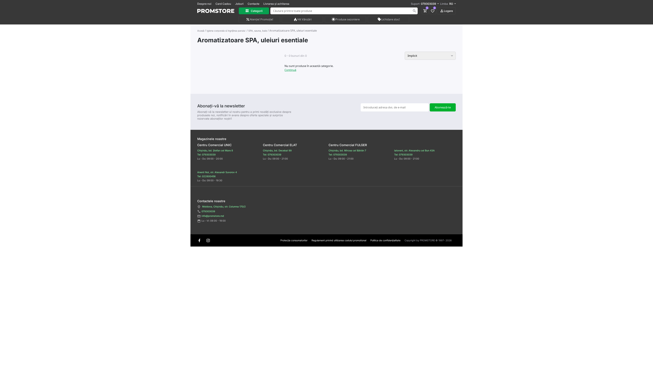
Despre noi (204, 3)
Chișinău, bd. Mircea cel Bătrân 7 (347, 150)
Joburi (239, 3)
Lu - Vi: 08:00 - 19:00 (214, 220)
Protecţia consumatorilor (293, 240)
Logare (448, 11)
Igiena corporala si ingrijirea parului (226, 30)
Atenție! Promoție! (261, 19)
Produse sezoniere (348, 19)
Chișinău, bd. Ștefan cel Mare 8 (215, 150)
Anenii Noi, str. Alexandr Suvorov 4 (217, 172)
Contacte (253, 3)
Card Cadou (223, 3)
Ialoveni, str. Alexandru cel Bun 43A (414, 150)
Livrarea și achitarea (276, 3)
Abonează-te (443, 107)
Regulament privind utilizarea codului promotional (339, 240)
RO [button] (451, 3)
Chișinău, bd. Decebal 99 (277, 150)
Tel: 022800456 (206, 176)
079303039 (208, 211)
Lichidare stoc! (390, 19)
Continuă (290, 70)
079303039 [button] (429, 3)
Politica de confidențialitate (385, 240)
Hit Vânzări (304, 19)
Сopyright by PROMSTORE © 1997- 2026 (428, 240)
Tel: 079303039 (272, 154)
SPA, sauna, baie (257, 30)
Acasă (200, 30)
